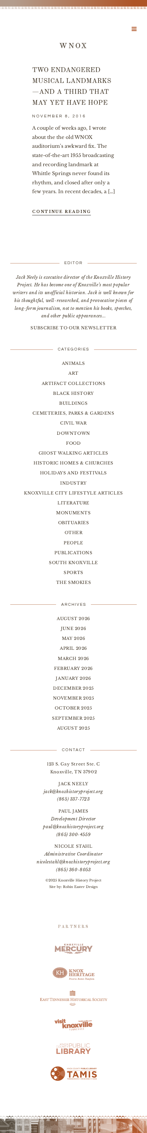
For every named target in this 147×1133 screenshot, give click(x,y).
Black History (73, 393)
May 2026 (73, 638)
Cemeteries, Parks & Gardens (73, 413)
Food (73, 443)
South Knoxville (73, 562)
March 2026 (73, 658)
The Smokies (73, 582)
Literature (73, 502)
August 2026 (73, 618)
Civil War (73, 423)
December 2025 (73, 688)
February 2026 (73, 668)
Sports (73, 572)
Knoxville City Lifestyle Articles (73, 493)
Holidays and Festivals (73, 472)
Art (73, 373)
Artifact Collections (74, 383)
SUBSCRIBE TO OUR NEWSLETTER (73, 327)
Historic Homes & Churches (73, 462)
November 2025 (73, 698)
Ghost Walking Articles (73, 453)
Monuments (73, 512)
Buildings (73, 403)
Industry (73, 483)
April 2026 (73, 648)
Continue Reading (61, 211)
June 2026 (73, 628)
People (73, 542)
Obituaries (73, 522)
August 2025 (73, 728)
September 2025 (73, 718)
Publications (73, 552)
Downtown (73, 433)
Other (74, 532)
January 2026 (73, 678)
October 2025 (73, 708)
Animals (73, 363)
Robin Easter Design (80, 887)
